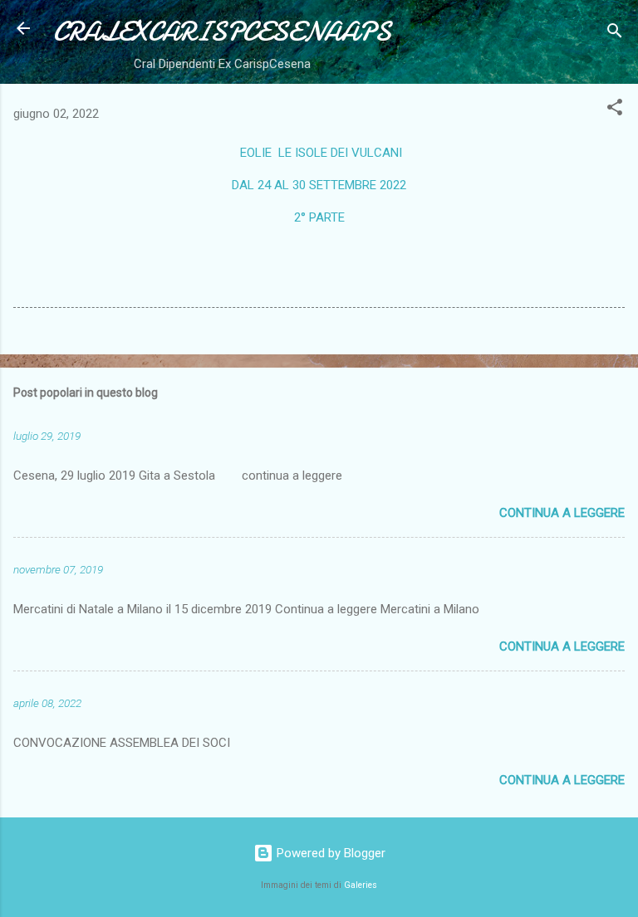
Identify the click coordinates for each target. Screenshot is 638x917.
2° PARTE (319, 217)
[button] (615, 110)
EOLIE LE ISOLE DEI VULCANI (319, 152)
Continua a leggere (562, 512)
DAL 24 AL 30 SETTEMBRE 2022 (319, 185)
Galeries (360, 885)
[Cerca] (615, 33)
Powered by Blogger (329, 853)
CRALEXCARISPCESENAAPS (222, 32)
